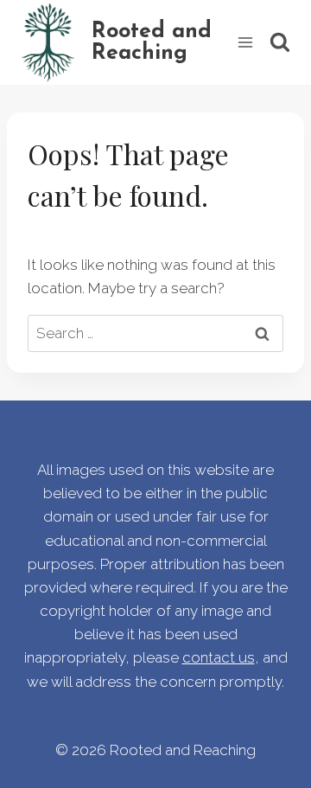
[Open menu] (245, 42)
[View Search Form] (280, 42)
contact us (218, 657)
